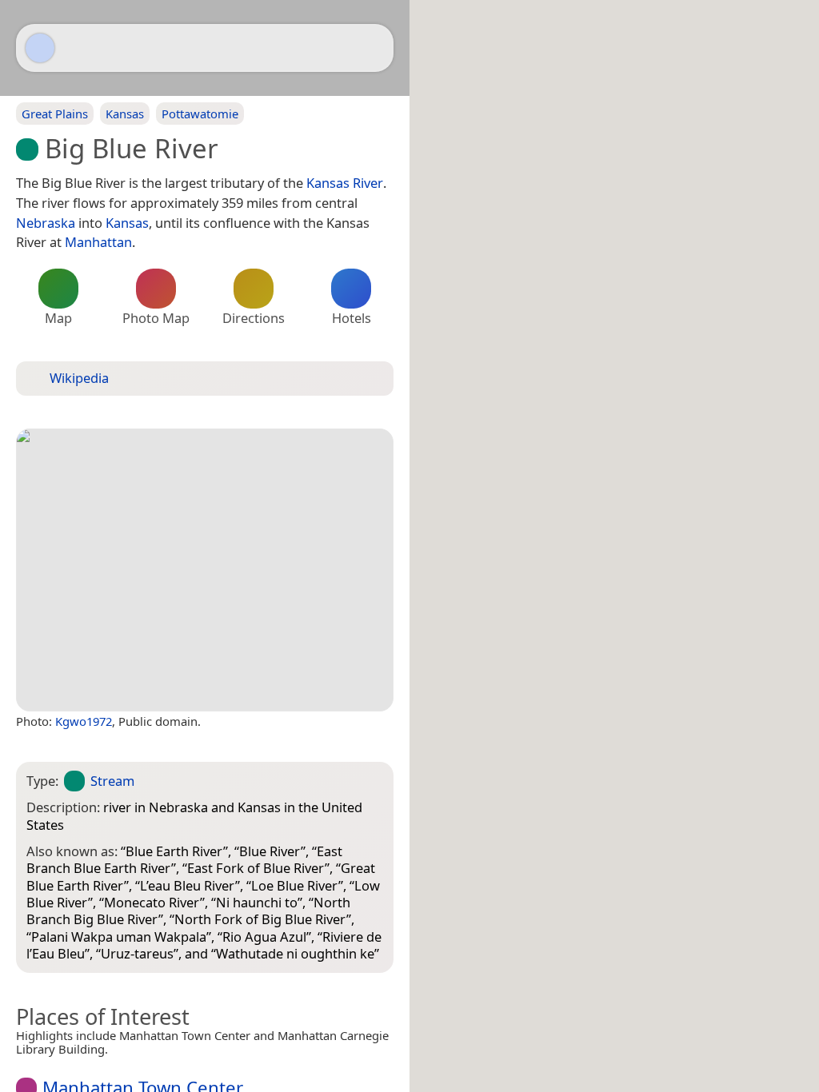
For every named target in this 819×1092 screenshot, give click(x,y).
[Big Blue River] (205, 569)
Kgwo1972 (83, 721)
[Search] (374, 48)
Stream (112, 780)
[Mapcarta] (40, 48)
